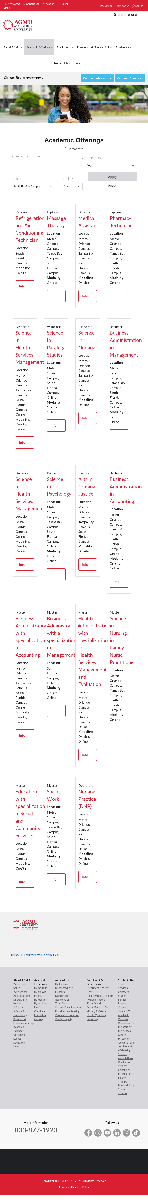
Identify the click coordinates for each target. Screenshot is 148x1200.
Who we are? (21, 991)
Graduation (124, 1062)
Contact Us (32, 3)
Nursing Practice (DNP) (87, 799)
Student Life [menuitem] (60, 67)
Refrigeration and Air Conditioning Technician (25, 229)
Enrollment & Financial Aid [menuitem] (92, 50)
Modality (66, 179)
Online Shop (122, 5)
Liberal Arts (20, 999)
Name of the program (26, 156)
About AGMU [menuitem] (11, 50)
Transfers (61, 1003)
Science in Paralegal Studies (56, 344)
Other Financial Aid (97, 1007)
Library (15, 954)
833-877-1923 (36, 1130)
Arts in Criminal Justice (87, 486)
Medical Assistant (87, 221)
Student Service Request (123, 999)
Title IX (122, 1081)
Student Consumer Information (125, 1069)
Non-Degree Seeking (67, 1011)
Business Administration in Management (119, 344)
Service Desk (51, 954)
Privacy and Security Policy (74, 1186)
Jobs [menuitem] (77, 63)
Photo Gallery (126, 1085)
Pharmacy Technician (119, 221)
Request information (97, 78)
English (122, 14)
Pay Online (106, 5)
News (16, 1046)
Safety (122, 1077)
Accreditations (22, 995)
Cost (89, 991)
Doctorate (61, 995)
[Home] (17, 25)
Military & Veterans (98, 1011)
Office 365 (124, 1011)
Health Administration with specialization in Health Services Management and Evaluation (87, 651)
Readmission (62, 999)
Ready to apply (63, 1019)
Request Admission (130, 78)
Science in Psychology (56, 486)
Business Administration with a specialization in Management (56, 636)
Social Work (53, 795)
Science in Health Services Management (25, 347)
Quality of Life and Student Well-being (126, 1046)
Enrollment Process (98, 987)
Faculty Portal (32, 954)
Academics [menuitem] (121, 50)
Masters (60, 991)
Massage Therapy (56, 221)
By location (40, 999)
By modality (40, 987)
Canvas (122, 1007)
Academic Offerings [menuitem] (37, 50)
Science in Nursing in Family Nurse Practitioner (119, 640)
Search (139, 5)
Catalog (38, 1019)
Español (132, 14)
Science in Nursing (86, 340)
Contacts (123, 991)
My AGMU (14, 3)
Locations (50, 3)
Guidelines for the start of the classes (126, 1027)
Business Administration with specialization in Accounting (25, 636)
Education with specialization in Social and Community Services (25, 813)
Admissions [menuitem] (63, 50)
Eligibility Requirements (100, 995)
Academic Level (93, 158)
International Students (68, 1007)
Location (17, 179)
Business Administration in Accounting (119, 490)
